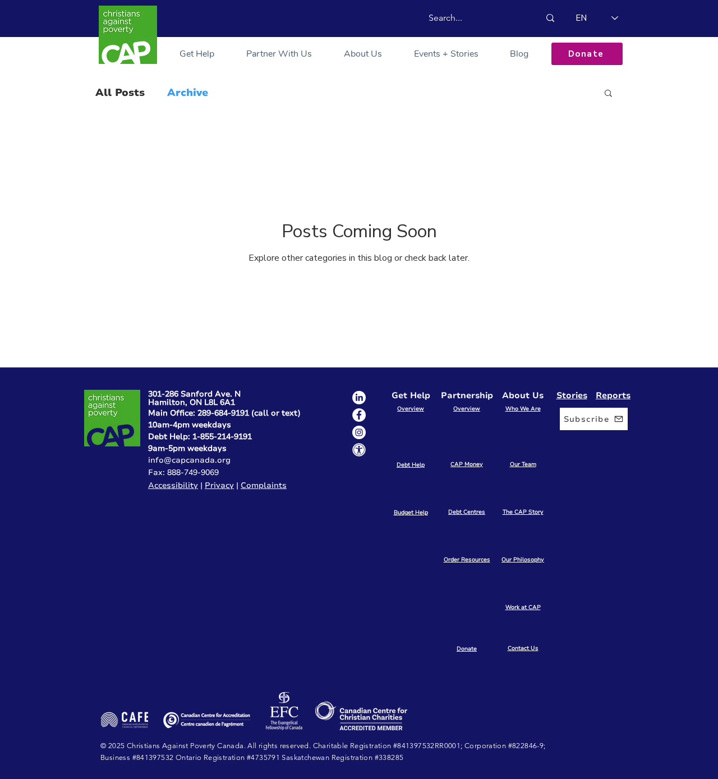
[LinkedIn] (359, 397)
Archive (187, 92)
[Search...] (550, 18)
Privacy (219, 485)
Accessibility (173, 485)
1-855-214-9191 (222, 436)
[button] (197, 54)
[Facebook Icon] (359, 415)
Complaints (264, 485)
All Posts (120, 92)
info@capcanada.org (189, 460)
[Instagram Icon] (359, 432)
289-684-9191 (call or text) (249, 413)
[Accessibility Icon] (359, 450)
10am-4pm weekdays (189, 425)
